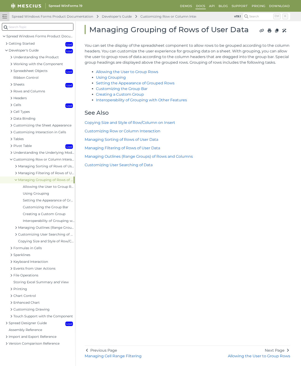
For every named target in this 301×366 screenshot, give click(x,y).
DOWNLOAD (279, 6)
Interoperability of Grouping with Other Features (141, 100)
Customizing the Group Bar (121, 89)
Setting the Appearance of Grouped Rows (135, 83)
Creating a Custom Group (120, 94)
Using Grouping (111, 77)
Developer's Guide (117, 16)
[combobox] (37, 27)
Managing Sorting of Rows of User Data (121, 139)
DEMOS (186, 6)
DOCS (200, 6)
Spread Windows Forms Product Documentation (52, 16)
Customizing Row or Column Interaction (173, 16)
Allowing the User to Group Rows (127, 72)
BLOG (223, 6)
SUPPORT (240, 6)
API (212, 6)
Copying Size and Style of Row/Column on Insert (130, 122)
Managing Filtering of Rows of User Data (122, 148)
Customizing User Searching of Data (119, 165)
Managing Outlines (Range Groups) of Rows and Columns (139, 156)
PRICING (258, 6)
